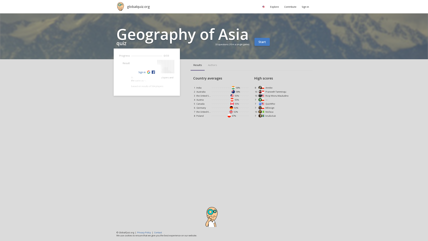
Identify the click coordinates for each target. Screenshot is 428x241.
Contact (158, 232)
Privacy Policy (144, 232)
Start (262, 42)
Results (197, 65)
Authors (212, 65)
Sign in (142, 72)
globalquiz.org (138, 6)
